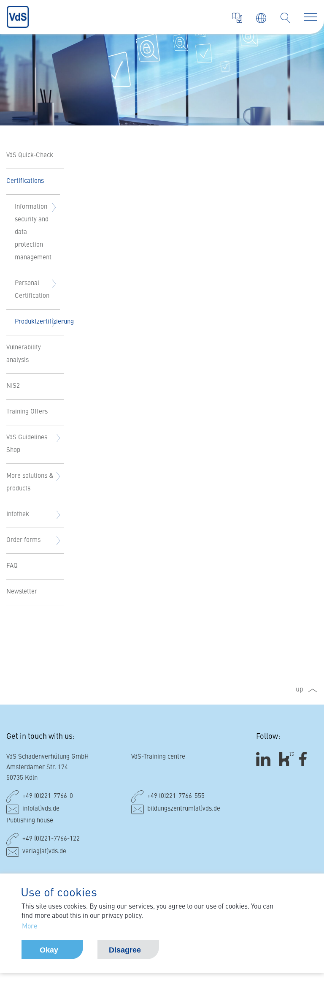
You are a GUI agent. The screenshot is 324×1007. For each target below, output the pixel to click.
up (299, 689)
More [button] (29, 926)
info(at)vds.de (40, 809)
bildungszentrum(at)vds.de (183, 809)
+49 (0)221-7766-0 (47, 796)
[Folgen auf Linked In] (264, 759)
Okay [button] (49, 950)
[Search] (285, 17)
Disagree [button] (125, 950)
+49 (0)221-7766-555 (176, 796)
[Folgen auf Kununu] (286, 759)
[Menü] (310, 17)
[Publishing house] (237, 17)
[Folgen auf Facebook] (305, 759)
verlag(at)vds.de (44, 852)
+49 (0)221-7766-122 (51, 839)
